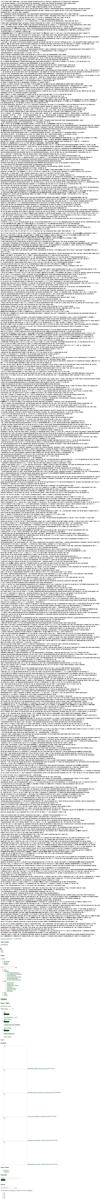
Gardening (6, 971)
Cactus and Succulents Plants (14, 977)
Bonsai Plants (10, 984)
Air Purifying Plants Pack (13, 972)
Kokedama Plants (11, 988)
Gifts (5, 992)
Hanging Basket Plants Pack (14, 979)
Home (5, 969)
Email (3, 1178)
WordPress (29, 1190)
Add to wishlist (8, 1019)
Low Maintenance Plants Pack (14, 974)
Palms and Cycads (11, 989)
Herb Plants (10, 991)
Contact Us (6, 1171)
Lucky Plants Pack (11, 975)
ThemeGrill (12, 1190)
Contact (6, 995)
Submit (3, 1179)
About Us (6, 1170)
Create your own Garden (12, 1025)
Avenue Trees (10, 982)
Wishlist (6, 964)
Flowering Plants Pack (12, 978)
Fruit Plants (9, 986)
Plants (5, 981)
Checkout (6, 963)
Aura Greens (5, 942)
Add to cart (6, 1014)
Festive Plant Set (9, 1033)
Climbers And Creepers (12, 985)
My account (7, 961)
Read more (6, 1021)
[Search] (16, 967)
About (5, 994)
